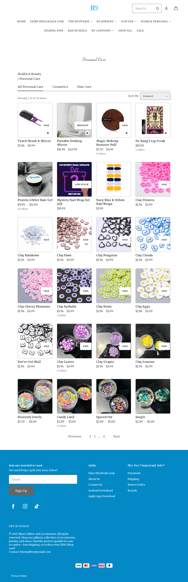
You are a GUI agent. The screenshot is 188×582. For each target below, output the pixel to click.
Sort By (133, 96)
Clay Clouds (144, 255)
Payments (134, 473)
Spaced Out (104, 417)
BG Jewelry (105, 21)
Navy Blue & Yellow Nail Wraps (110, 202)
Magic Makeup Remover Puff (107, 143)
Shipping (133, 479)
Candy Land (65, 417)
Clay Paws (64, 255)
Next (116, 436)
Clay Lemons (144, 362)
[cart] (176, 8)
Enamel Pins (53, 30)
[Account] (166, 8)
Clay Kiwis (104, 306)
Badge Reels (77, 30)
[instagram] (25, 506)
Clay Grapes (105, 362)
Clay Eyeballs (66, 306)
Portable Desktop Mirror (69, 143)
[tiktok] (36, 506)
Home (21, 21)
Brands (132, 490)
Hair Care (84, 87)
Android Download (100, 490)
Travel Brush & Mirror (34, 141)
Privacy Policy (19, 575)
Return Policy (136, 484)
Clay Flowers (144, 200)
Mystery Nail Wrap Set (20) (73, 202)
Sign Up (21, 491)
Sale (140, 30)
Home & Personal (154, 21)
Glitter (127, 21)
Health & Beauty (29, 74)
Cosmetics (60, 87)
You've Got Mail (29, 362)
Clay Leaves (65, 362)
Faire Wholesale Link (47, 21)
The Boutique (78, 21)
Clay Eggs (142, 306)
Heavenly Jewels (29, 417)
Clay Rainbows (28, 255)
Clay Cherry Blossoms (34, 306)
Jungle (140, 417)
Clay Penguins (106, 255)
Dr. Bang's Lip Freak (150, 141)
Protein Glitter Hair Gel (35, 200)
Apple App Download (101, 496)
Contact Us (95, 484)
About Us (94, 479)
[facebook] (13, 506)
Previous (74, 436)
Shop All (125, 30)
